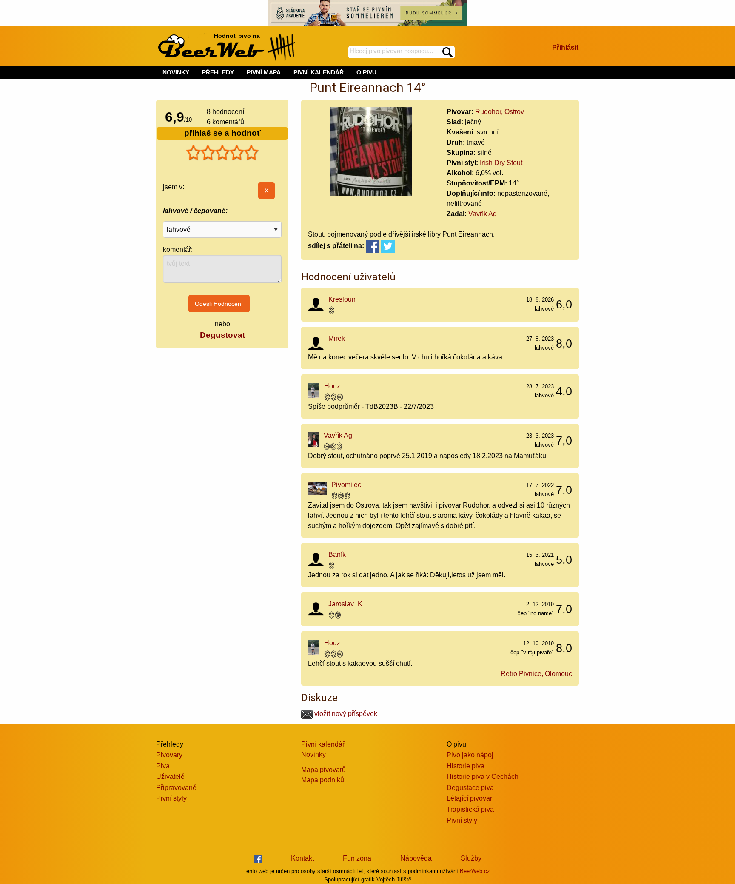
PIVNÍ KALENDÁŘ (318, 72)
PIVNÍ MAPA (264, 72)
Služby (471, 858)
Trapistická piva (470, 809)
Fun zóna (357, 858)
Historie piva (465, 766)
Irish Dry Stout (501, 162)
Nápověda (416, 858)
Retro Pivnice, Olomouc (536, 673)
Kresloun (342, 299)
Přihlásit (565, 47)
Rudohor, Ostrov (499, 111)
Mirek (336, 338)
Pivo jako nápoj (470, 755)
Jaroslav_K (345, 603)
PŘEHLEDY (218, 72)
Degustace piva (470, 787)
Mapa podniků (322, 780)
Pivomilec (346, 484)
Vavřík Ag (482, 213)
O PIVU (366, 72)
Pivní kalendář (323, 744)
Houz (332, 386)
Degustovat (222, 335)
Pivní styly (171, 798)
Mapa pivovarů (323, 769)
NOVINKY (175, 72)
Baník (337, 554)
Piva (163, 766)
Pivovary (169, 755)
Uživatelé (170, 776)
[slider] (222, 153)
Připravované (176, 787)
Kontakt (302, 858)
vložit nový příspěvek (345, 713)
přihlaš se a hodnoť (222, 132)
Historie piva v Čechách (482, 776)
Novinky (313, 754)
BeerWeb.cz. (476, 871)
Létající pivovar (469, 798)
